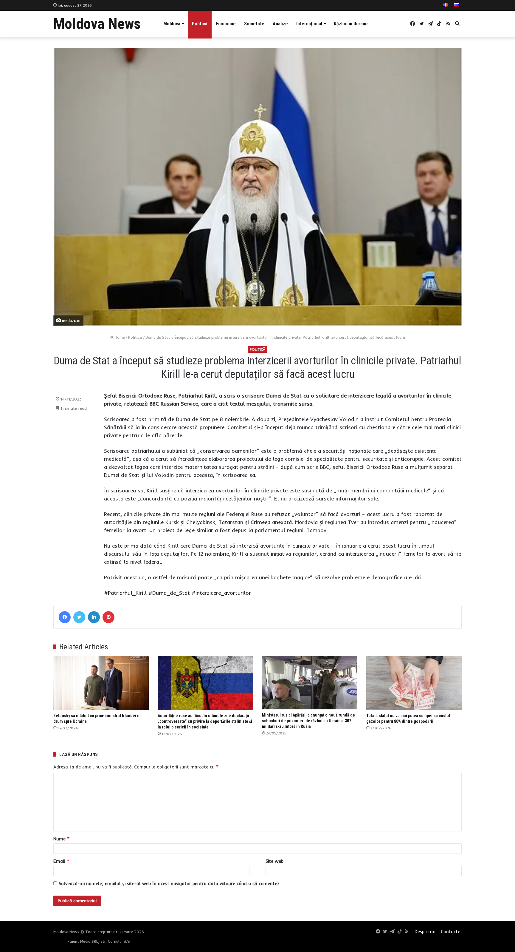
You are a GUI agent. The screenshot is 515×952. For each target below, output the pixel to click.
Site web (274, 861)
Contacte (450, 931)
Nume (61, 839)
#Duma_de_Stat (169, 592)
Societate (254, 24)
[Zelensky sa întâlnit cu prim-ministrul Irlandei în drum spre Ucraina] (101, 683)
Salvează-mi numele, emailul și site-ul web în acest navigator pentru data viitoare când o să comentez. (169, 883)
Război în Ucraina (351, 24)
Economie (226, 24)
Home (119, 337)
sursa (305, 403)
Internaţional (309, 24)
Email (61, 861)
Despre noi (425, 931)
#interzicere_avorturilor (221, 592)
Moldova (171, 24)
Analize (280, 24)
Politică (199, 24)
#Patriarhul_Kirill (125, 592)
